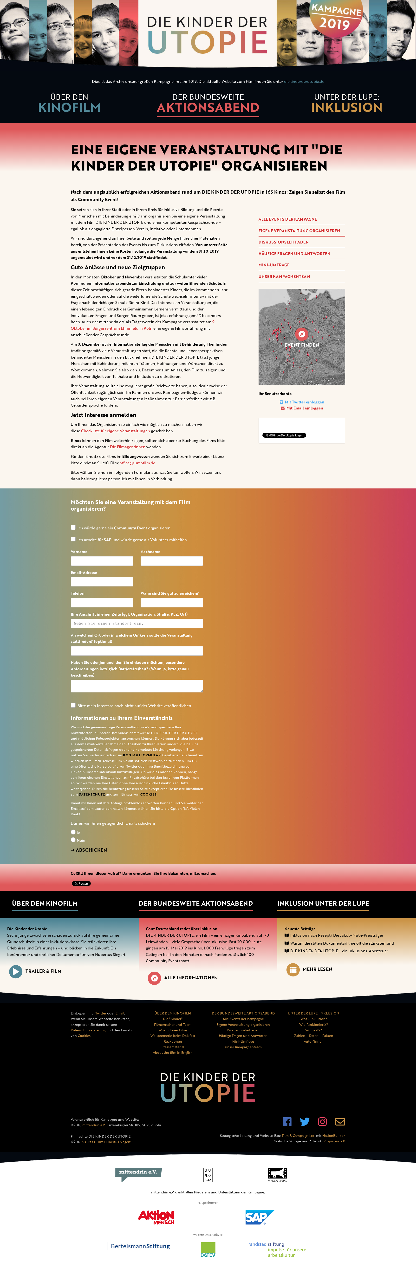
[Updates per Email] (340, 1124)
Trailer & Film (43, 971)
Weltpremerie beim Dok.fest (172, 1035)
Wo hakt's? (313, 1030)
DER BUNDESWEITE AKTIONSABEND (243, 1013)
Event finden (302, 344)
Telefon (77, 593)
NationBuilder (333, 1135)
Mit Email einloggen (304, 408)
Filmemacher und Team (172, 1024)
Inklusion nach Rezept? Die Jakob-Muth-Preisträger (336, 935)
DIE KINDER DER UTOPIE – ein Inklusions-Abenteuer (339, 951)
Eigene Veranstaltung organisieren (299, 231)
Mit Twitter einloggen (304, 402)
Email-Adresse (84, 572)
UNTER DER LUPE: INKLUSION (313, 1013)
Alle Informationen (191, 977)
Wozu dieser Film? (172, 1030)
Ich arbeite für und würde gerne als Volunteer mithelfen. (133, 540)
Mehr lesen (317, 969)
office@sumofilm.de (137, 463)
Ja (78, 833)
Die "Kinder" (172, 1018)
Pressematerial (173, 1046)
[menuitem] (69, 105)
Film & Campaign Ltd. (298, 1135)
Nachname (150, 551)
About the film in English (173, 1052)
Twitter (100, 1013)
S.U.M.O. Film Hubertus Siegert (106, 1141)
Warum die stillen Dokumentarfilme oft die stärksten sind (342, 943)
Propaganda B (334, 1141)
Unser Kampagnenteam (284, 276)
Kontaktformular (142, 754)
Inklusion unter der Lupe (323, 903)
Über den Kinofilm (45, 903)
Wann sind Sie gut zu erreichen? (170, 593)
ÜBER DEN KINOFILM (173, 1013)
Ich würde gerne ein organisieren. (124, 528)
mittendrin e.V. (94, 1124)
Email (120, 1013)
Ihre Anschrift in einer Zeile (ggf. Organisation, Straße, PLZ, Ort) (129, 614)
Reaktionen (173, 1041)
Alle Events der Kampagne (288, 219)
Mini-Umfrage (274, 265)
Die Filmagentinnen (127, 447)
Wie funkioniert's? (313, 1024)
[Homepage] (208, 35)
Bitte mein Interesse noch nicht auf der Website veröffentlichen (134, 706)
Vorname (79, 551)
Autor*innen (314, 1041)
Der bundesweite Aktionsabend (196, 903)
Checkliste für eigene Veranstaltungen (115, 431)
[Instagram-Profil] (322, 1124)
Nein (80, 840)
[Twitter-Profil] (305, 1124)
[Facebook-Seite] (287, 1124)
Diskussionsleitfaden (284, 242)
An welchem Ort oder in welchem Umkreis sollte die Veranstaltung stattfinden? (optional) (132, 638)
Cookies (148, 794)
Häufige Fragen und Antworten (294, 254)
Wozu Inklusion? (313, 1018)
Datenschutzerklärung (88, 1030)
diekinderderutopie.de (304, 81)
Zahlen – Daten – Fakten (313, 1035)
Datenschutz (92, 794)
